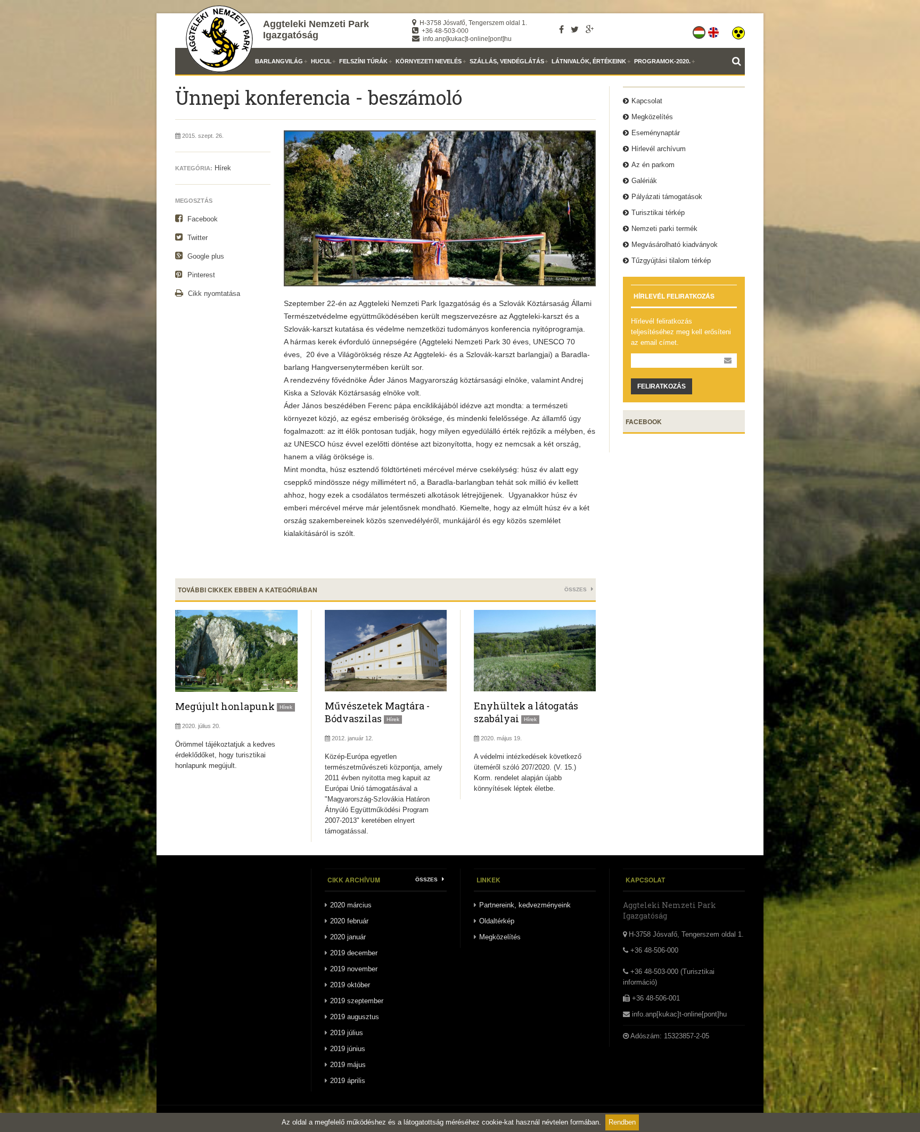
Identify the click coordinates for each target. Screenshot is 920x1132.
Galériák (644, 181)
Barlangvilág (279, 61)
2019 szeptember (356, 1001)
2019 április (347, 1081)
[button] (738, 30)
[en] (714, 30)
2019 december (353, 953)
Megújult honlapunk (225, 706)
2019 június (347, 1049)
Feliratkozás (661, 386)
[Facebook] (561, 29)
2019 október (350, 985)
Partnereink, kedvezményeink (525, 905)
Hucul (321, 61)
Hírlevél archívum (658, 149)
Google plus (204, 256)
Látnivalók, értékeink (589, 61)
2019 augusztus (354, 1017)
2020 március (351, 905)
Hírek (223, 168)
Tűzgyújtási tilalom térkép (671, 261)
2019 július (346, 1033)
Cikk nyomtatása (213, 294)
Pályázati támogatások (666, 197)
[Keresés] (738, 61)
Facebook (201, 219)
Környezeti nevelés (429, 61)
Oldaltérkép (496, 921)
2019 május (348, 1065)
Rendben (622, 1122)
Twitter (196, 238)
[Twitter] (575, 29)
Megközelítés (652, 117)
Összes (576, 589)
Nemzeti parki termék (664, 229)
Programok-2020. (662, 61)
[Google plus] (590, 29)
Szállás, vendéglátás (507, 61)
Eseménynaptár (655, 133)
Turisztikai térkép (658, 213)
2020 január (348, 937)
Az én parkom (653, 165)
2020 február (349, 921)
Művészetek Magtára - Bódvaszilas (377, 712)
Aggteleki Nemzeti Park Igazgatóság (316, 29)
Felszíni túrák (363, 61)
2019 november (353, 969)
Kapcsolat (646, 101)
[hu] (700, 30)
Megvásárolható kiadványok (674, 245)
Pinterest (200, 275)
